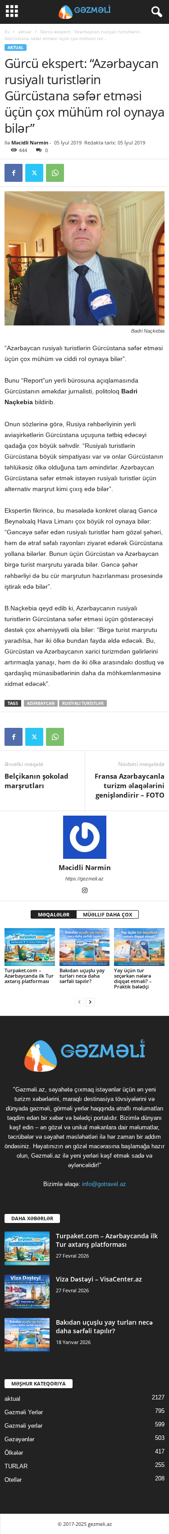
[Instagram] (84, 891)
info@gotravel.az (104, 1184)
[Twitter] (34, 173)
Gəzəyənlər (19, 1439)
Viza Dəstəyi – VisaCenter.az (99, 1279)
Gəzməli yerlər (23, 1425)
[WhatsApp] (55, 173)
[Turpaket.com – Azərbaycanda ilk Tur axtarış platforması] (30, 947)
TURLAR (16, 1466)
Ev (7, 31)
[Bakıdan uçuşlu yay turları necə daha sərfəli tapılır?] (84, 947)
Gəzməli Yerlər (24, 1412)
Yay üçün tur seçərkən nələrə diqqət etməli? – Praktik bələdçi (133, 978)
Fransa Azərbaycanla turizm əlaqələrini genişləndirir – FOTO (129, 785)
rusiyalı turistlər (83, 703)
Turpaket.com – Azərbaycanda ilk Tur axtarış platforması (29, 975)
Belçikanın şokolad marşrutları (37, 781)
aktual (25, 31)
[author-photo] (84, 837)
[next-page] (90, 1001)
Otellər (13, 1479)
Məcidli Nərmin (29, 142)
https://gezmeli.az (84, 878)
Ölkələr (14, 1452)
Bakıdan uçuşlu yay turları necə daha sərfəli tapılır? (82, 975)
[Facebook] (14, 173)
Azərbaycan (41, 703)
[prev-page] (79, 1001)
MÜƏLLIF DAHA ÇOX (107, 914)
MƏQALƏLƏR (53, 914)
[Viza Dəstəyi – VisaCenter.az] (27, 1291)
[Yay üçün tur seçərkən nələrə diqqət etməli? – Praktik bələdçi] (139, 947)
